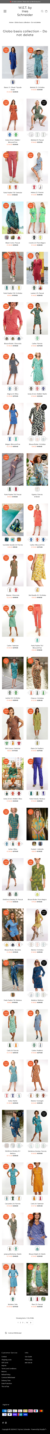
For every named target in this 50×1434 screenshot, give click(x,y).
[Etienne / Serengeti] (37, 1076)
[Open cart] (46, 11)
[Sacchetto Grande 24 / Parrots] (12, 519)
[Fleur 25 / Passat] (37, 1279)
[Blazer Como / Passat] (12, 218)
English (5, 1405)
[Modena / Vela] (12, 1279)
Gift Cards (5, 1362)
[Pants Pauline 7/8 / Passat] (12, 469)
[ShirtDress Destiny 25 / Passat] (12, 874)
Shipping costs (7, 1360)
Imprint (4, 1365)
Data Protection (7, 1383)
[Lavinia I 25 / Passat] (37, 268)
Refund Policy (6, 1374)
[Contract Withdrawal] (6, 1333)
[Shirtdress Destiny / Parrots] (37, 1126)
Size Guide (28, 1357)
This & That (5, 1386)
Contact (4, 1357)
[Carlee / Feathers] (37, 1025)
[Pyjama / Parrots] (37, 469)
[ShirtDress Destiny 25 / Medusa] (12, 1126)
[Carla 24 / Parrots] (12, 1025)
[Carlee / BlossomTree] (37, 519)
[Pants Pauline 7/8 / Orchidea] (12, 268)
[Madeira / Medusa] (37, 975)
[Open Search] (42, 11)
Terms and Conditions (9, 1368)
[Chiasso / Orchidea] (37, 673)
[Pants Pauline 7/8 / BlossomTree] (37, 620)
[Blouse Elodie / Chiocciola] (12, 318)
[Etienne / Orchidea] (37, 924)
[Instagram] (5, 1423)
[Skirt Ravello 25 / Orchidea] (37, 570)
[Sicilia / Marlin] (12, 1076)
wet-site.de (28, 1362)
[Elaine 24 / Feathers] (37, 723)
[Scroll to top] (45, 1429)
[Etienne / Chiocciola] (12, 570)
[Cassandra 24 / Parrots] (12, 1178)
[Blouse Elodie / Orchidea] (37, 419)
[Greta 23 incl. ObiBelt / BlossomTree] (12, 115)
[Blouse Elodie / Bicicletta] (12, 924)
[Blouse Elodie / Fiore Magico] (37, 874)
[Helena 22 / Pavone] (37, 167)
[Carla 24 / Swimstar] (37, 1178)
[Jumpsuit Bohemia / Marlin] (12, 1229)
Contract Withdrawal (14, 1333)
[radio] (13, 82)
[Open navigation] (7, 11)
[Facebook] (3, 1423)
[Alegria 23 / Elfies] (12, 369)
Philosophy (28, 1360)
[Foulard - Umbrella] (37, 824)
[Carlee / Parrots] (37, 318)
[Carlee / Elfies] (12, 824)
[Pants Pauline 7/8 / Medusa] (12, 975)
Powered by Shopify (37, 1429)
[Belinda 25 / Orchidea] (37, 62)
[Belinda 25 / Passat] (37, 115)
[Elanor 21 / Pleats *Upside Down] (12, 62)
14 (27, 1322)
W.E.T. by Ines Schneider (25, 11)
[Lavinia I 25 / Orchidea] (12, 673)
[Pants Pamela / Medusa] (37, 773)
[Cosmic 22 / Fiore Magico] (37, 218)
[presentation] (47, 134)
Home (11, 22)
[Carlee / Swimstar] (12, 620)
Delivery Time (6, 1380)
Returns (4, 1371)
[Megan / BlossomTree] (12, 419)
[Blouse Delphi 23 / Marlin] (37, 1229)
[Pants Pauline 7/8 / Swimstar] (12, 167)
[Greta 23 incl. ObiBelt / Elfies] (12, 773)
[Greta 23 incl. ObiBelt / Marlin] (37, 369)
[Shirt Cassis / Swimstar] (12, 723)
